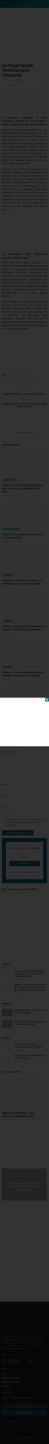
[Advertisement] (24, 722)
